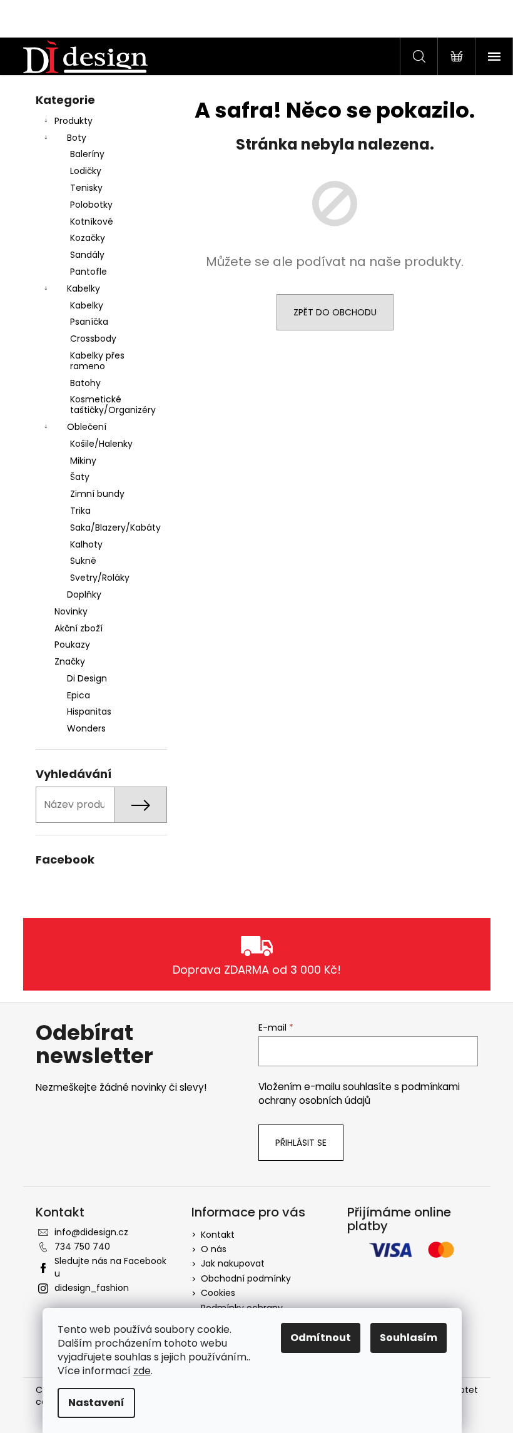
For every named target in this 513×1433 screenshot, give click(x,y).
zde (142, 1371)
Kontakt (218, 1234)
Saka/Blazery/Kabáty (115, 527)
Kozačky (87, 238)
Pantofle (88, 271)
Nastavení (96, 1402)
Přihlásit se (301, 1142)
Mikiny (83, 460)
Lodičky (85, 171)
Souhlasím (408, 1337)
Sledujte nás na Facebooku (110, 1267)
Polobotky (91, 204)
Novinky (71, 611)
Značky (69, 661)
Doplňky (84, 594)
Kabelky (83, 288)
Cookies (218, 1293)
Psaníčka (89, 321)
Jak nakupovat (233, 1263)
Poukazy (72, 644)
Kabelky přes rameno (97, 360)
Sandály (87, 254)
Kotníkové (91, 221)
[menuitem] (101, 678)
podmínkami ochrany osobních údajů (359, 1093)
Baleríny (87, 154)
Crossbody (93, 338)
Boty (76, 137)
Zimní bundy (97, 493)
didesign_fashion (91, 1288)
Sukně (83, 560)
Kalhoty (86, 544)
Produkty (73, 121)
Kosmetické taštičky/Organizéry (113, 404)
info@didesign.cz (91, 1232)
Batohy (85, 383)
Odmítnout (320, 1337)
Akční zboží (78, 628)
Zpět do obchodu (335, 312)
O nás (213, 1249)
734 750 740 (82, 1246)
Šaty (79, 477)
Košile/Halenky (101, 443)
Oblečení (86, 427)
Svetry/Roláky (100, 577)
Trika (80, 510)
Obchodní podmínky (246, 1278)
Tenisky (86, 187)
